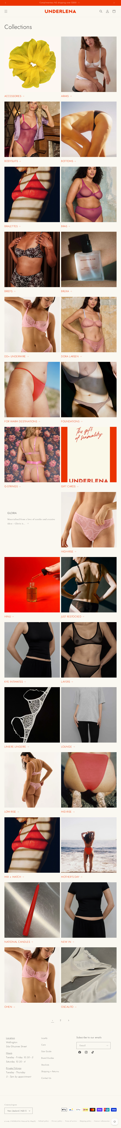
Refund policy (44, 1121)
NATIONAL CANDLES (17, 942)
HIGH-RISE (67, 551)
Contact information (101, 1121)
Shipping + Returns (50, 1071)
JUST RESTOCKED (71, 616)
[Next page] (68, 1020)
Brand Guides (47, 1058)
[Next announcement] (114, 3)
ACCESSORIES (12, 96)
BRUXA (65, 291)
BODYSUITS (11, 161)
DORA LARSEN (70, 356)
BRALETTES (11, 226)
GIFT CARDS (68, 486)
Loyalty (44, 1038)
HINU (7, 616)
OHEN (8, 1007)
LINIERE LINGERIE (15, 746)
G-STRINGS (11, 486)
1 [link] (52, 1020)
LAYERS (65, 681)
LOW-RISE (10, 811)
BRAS (64, 226)
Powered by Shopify (28, 1121)
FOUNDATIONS (70, 421)
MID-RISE (66, 811)
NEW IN (66, 942)
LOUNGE (66, 746)
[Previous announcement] (5, 3)
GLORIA (12, 513)
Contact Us (46, 1078)
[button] (6, 11)
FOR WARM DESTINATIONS (20, 421)
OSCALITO (67, 1007)
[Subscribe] (107, 1045)
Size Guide (46, 1051)
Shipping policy (85, 1121)
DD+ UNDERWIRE (15, 356)
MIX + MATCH (12, 877)
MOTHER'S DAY (70, 877)
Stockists (45, 1064)
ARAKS (65, 96)
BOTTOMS (67, 161)
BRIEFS (8, 291)
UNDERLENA (15, 1121)
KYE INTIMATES (13, 681)
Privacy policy (57, 1121)
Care (43, 1044)
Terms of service (71, 1121)
